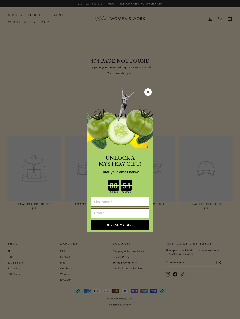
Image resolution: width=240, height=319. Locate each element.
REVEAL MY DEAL (120, 225)
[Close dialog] (148, 92)
